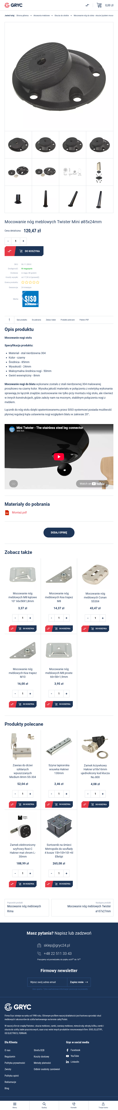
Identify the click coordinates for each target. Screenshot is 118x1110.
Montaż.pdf (19, 512)
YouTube (75, 1056)
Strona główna (22, 15)
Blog (7, 1088)
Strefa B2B (39, 1050)
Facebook (75, 1050)
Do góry (9, 320)
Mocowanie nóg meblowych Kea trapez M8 (59, 597)
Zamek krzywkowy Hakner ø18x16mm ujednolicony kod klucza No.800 (95, 771)
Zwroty (8, 1069)
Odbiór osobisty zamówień (47, 1069)
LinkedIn (75, 1061)
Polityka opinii (12, 1075)
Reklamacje (10, 1082)
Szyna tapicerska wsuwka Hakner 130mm (59, 769)
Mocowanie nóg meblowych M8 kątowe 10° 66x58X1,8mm (22, 597)
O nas (7, 1050)
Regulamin (10, 1056)
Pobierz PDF (84, 320)
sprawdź (35, 277)
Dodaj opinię (59, 532)
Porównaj (9, 251)
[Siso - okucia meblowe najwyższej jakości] (30, 299)
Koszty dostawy (41, 1056)
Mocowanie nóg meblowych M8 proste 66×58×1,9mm (59, 672)
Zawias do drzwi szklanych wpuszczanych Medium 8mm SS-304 (22, 771)
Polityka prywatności (15, 1062)
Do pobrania (36, 320)
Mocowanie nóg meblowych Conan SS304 (95, 597)
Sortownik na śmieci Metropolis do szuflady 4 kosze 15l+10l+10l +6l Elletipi (59, 850)
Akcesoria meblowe (41, 15)
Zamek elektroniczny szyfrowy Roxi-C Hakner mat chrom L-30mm (23, 850)
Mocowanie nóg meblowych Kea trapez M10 (23, 672)
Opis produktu (22, 320)
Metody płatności (42, 1062)
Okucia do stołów (62, 15)
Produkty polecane (68, 320)
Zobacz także (51, 320)
